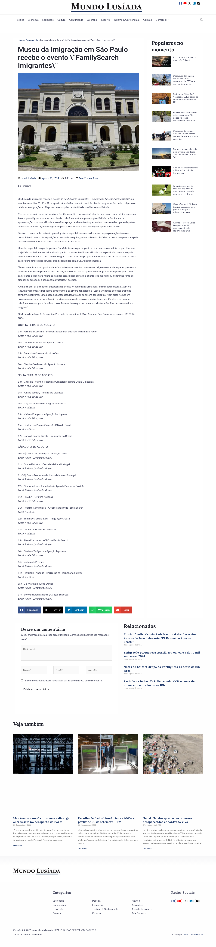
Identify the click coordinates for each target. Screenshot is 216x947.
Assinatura (137, 904)
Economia (33, 19)
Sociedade (48, 19)
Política (20, 19)
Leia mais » (17, 845)
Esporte (105, 19)
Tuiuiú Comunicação (193, 934)
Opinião (147, 19)
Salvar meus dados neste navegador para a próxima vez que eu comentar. (64, 680)
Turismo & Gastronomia (126, 19)
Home (21, 40)
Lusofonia (92, 19)
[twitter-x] (190, 3)
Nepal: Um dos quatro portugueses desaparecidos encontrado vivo (167, 820)
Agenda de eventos (142, 908)
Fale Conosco (139, 913)
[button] (168, 20)
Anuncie (136, 900)
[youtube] (185, 3)
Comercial (161, 19)
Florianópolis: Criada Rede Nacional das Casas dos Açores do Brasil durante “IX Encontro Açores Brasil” (160, 638)
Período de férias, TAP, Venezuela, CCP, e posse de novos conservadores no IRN (159, 683)
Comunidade (76, 19)
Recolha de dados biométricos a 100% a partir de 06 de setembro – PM (106, 820)
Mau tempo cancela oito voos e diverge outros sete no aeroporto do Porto (41, 820)
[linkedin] (195, 3)
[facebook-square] (181, 3)
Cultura (61, 19)
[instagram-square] (199, 3)
